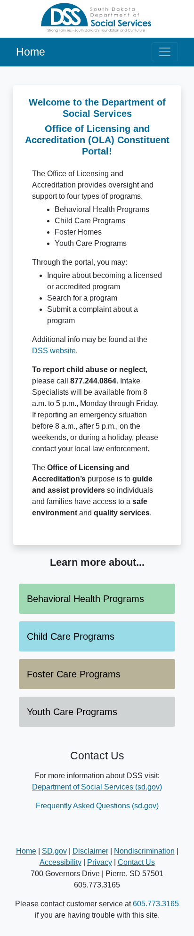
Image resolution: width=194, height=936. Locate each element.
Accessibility (60, 862)
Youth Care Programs (72, 712)
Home (30, 52)
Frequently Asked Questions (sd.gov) (97, 806)
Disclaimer (90, 851)
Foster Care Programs (74, 674)
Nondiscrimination (144, 851)
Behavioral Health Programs (85, 599)
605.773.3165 (156, 904)
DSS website (54, 351)
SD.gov (54, 851)
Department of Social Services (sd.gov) (97, 787)
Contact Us (136, 862)
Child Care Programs (70, 636)
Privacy (99, 862)
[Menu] (165, 51)
